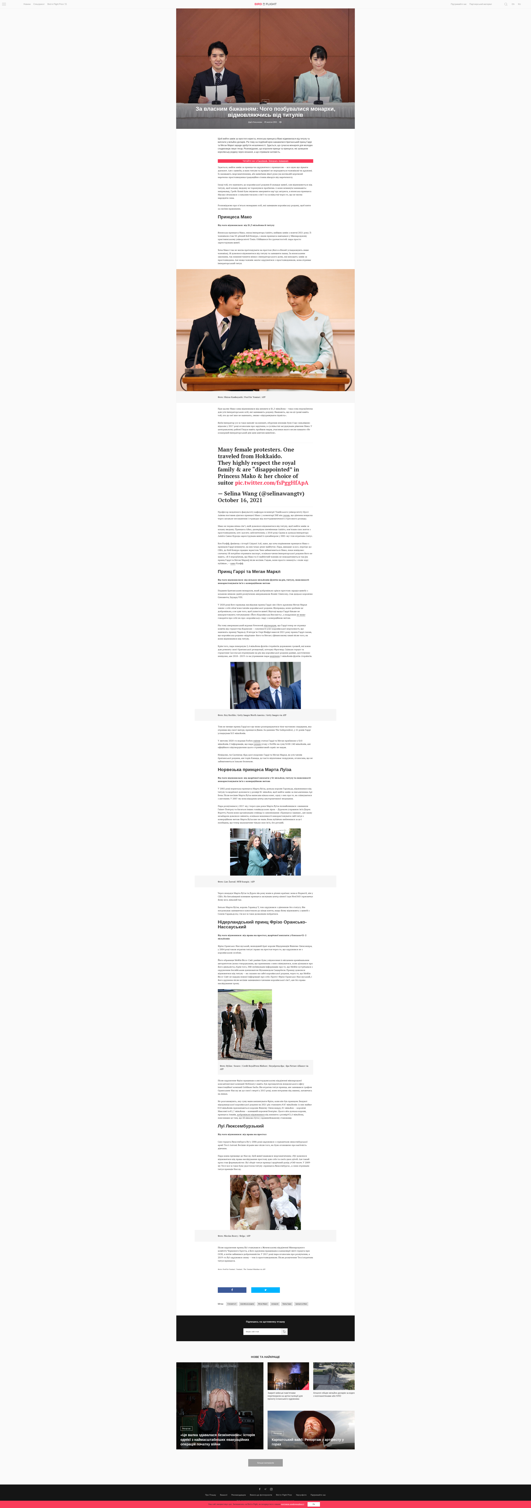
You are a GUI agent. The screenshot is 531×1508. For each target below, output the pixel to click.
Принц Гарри (287, 1304)
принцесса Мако (301, 1304)
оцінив (256, 740)
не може (301, 614)
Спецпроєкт (39, 4)
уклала (257, 744)
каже (232, 563)
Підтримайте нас (459, 4)
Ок (314, 1504)
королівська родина (247, 1304)
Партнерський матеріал (480, 4)
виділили (275, 656)
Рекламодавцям (238, 1495)
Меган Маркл (262, 1304)
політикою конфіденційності (292, 1504)
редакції (291, 1501)
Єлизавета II (231, 1304)
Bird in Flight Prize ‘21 (57, 4)
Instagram (283, 161)
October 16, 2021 (240, 500)
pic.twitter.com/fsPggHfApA (272, 482)
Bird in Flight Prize (284, 1495)
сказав (286, 515)
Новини (27, 4)
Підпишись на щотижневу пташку (265, 1322)
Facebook (262, 161)
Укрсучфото (301, 1495)
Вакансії (223, 1495)
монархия (274, 1304)
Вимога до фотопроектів (261, 1495)
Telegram (273, 161)
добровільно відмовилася (251, 1114)
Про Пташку (210, 1495)
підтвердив (270, 625)
